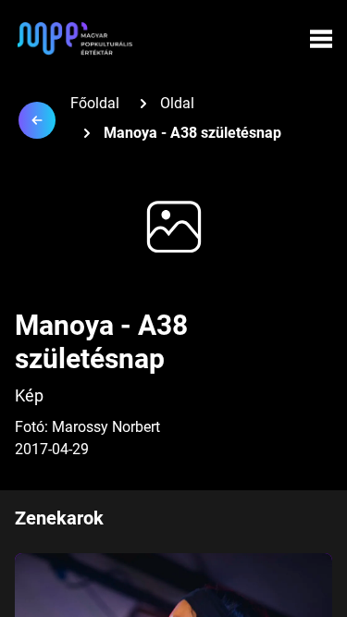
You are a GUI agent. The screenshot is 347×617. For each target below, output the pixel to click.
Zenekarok (59, 518)
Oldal (177, 103)
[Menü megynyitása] (321, 39)
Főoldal (94, 103)
